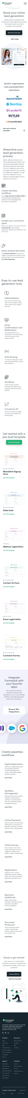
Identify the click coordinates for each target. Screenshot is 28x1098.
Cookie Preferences (18, 1071)
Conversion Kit (6, 228)
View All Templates (14, 442)
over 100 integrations (8, 259)
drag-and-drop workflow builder (15, 196)
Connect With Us (14, 974)
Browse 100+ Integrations (14, 710)
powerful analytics (10, 253)
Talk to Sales (15, 39)
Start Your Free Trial (14, 33)
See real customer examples (9, 129)
